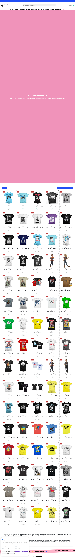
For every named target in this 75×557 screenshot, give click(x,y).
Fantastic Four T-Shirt (37, 311)
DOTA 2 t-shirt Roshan (8, 311)
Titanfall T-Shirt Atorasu (51, 479)
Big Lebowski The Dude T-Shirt (8, 248)
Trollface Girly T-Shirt (66, 500)
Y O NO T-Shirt (37, 521)
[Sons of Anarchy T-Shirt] (37, 386)
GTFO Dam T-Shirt (51, 353)
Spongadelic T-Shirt (66, 395)
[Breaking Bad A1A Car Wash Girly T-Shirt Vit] (66, 239)
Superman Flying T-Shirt (51, 437)
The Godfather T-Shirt (23, 479)
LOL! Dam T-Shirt (66, 353)
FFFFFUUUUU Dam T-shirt (52, 311)
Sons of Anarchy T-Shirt (37, 395)
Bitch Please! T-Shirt (52, 248)
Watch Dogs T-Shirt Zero (8, 521)
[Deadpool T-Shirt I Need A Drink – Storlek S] (52, 281)
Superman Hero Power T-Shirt (8, 458)
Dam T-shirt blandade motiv (37, 290)
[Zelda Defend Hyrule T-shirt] (66, 512)
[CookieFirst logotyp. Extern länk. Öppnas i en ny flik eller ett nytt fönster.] (2, 539)
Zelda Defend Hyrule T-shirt (66, 521)
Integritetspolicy (25, 538)
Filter (5, 187)
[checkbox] (3, 546)
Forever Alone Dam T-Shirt (66, 311)
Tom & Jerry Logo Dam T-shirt (51, 500)
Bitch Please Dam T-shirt (37, 248)
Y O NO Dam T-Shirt (23, 521)
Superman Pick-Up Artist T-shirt (37, 458)
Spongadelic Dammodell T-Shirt (52, 395)
